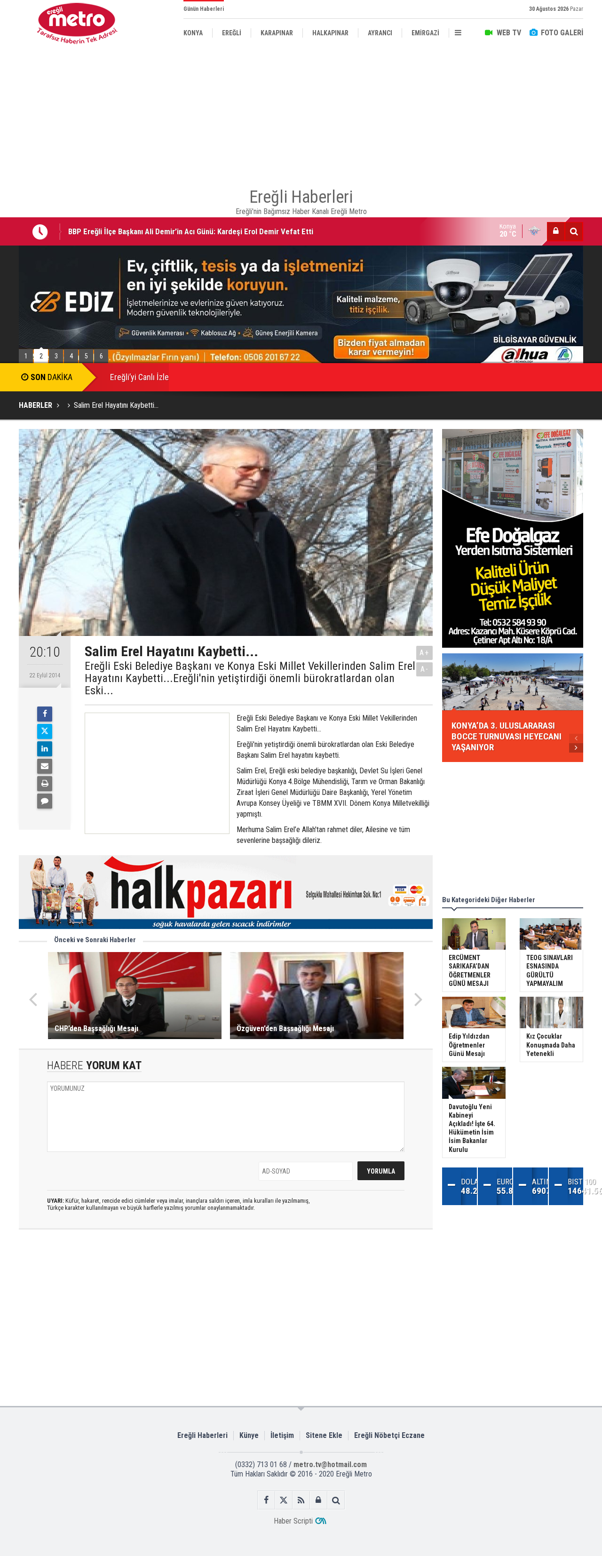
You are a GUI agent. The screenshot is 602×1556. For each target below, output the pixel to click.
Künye (249, 1435)
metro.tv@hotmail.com (330, 1464)
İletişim (282, 1435)
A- (424, 669)
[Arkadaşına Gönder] (44, 766)
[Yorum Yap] (44, 801)
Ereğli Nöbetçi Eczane (389, 1435)
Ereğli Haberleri (202, 1435)
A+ (424, 652)
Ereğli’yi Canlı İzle (139, 377)
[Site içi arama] (574, 231)
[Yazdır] (44, 783)
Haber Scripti (293, 1520)
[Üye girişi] (556, 231)
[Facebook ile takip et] (266, 1500)
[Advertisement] (301, 113)
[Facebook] (44, 714)
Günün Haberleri (203, 9)
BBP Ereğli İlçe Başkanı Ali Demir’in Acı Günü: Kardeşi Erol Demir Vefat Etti (190, 231)
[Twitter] (44, 731)
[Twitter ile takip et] (284, 1500)
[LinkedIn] (44, 748)
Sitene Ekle (324, 1435)
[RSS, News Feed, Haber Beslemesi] (301, 1500)
